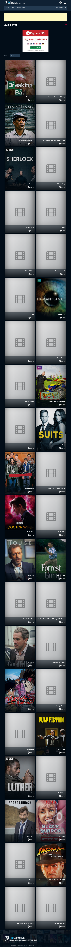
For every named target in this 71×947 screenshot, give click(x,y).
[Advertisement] (35, 17)
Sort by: (6, 56)
